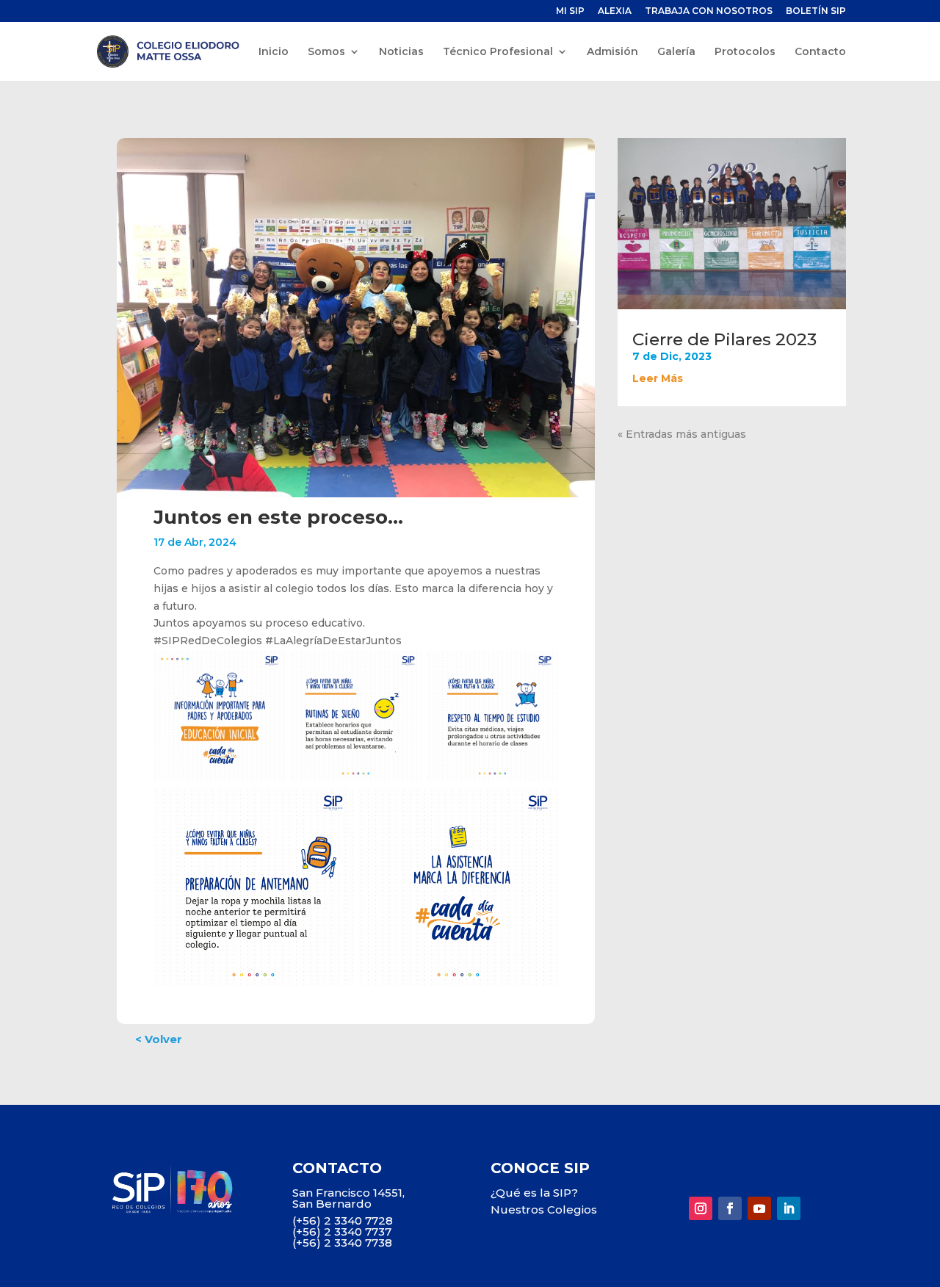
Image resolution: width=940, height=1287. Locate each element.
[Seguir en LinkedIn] (788, 1208)
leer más (657, 378)
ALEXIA (615, 11)
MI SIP (570, 11)
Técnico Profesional (498, 52)
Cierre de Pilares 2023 (724, 339)
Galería (676, 52)
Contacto (820, 52)
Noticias (401, 52)
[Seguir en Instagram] (700, 1208)
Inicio (273, 52)
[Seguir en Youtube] (759, 1208)
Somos (326, 52)
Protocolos (745, 52)
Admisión (612, 52)
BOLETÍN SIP (816, 11)
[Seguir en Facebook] (730, 1208)
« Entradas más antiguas (682, 434)
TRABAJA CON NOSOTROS (709, 11)
